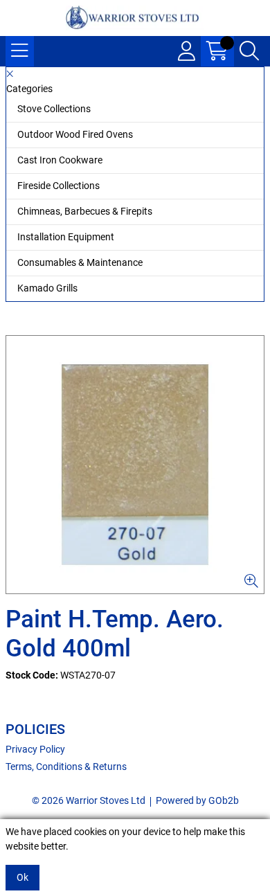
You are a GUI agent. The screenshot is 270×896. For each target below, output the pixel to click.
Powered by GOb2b (197, 800)
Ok (22, 877)
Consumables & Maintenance (80, 262)
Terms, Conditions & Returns (66, 766)
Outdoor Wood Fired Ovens (75, 134)
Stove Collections (54, 108)
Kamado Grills (47, 288)
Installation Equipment (65, 236)
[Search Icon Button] (249, 51)
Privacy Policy (35, 749)
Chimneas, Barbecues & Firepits (84, 211)
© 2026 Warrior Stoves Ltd (88, 800)
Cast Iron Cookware (59, 159)
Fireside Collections (58, 185)
